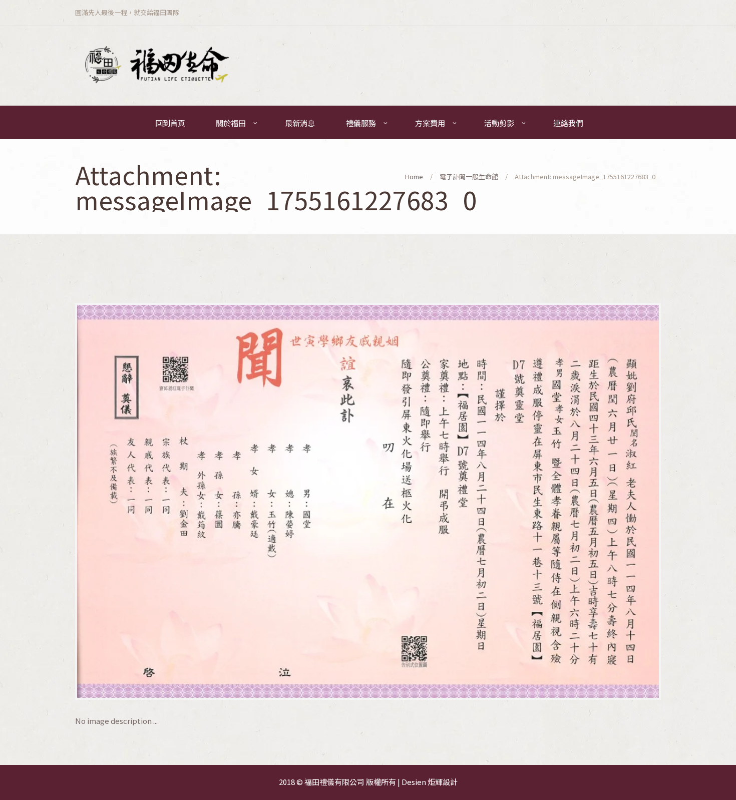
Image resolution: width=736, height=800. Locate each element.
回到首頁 (170, 123)
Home (414, 176)
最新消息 (300, 123)
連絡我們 (568, 123)
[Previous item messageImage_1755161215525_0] (221, 501)
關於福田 (231, 123)
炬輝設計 (443, 781)
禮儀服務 (361, 123)
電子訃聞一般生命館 (469, 176)
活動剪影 (499, 123)
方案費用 (430, 123)
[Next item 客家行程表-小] (514, 501)
